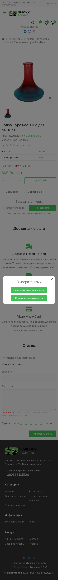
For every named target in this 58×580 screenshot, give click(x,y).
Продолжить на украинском (29, 290)
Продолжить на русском (29, 298)
